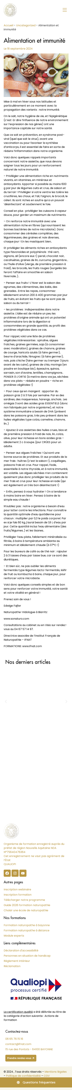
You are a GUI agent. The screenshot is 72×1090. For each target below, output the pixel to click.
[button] (65, 10)
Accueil (8, 25)
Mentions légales (56, 1072)
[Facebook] (7, 873)
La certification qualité (18, 1012)
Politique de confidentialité (23, 1076)
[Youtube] (22, 873)
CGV (47, 1076)
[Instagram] (15, 873)
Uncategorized (25, 25)
